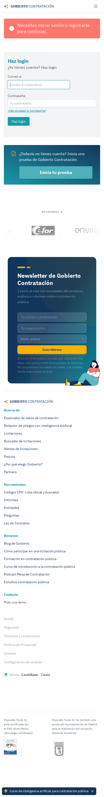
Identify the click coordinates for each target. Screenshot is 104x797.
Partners (10, 472)
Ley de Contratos (17, 523)
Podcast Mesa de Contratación (27, 574)
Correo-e (15, 76)
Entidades (11, 508)
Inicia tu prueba (56, 172)
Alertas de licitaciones (21, 449)
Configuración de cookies (23, 662)
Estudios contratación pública (26, 582)
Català (45, 674)
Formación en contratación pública (30, 559)
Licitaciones (13, 433)
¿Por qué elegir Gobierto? (23, 464)
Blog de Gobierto (17, 543)
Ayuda (8, 619)
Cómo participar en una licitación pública (35, 551)
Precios (9, 456)
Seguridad (11, 627)
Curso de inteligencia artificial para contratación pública (49, 791)
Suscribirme (52, 349)
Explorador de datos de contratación (31, 418)
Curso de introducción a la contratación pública (39, 566)
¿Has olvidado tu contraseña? (27, 110)
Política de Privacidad (20, 645)
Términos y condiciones (22, 636)
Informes (11, 500)
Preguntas (11, 515)
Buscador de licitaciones (22, 441)
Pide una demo (15, 602)
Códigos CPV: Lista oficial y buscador (31, 492)
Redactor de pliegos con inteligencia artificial (38, 425)
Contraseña (16, 96)
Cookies (10, 653)
